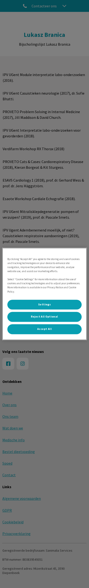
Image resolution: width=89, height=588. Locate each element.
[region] (44, 294)
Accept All (44, 329)
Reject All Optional (44, 316)
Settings (44, 304)
